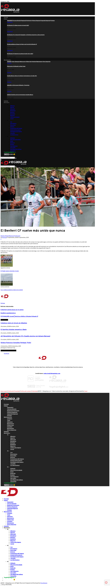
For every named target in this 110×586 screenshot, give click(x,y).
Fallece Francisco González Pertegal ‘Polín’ (16, 343)
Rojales (12, 144)
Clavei (85, 391)
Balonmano (10, 428)
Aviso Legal (4, 391)
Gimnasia (10, 422)
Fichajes (9, 415)
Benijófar (12, 114)
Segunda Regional (12, 414)
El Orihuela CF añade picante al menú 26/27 (18, 25)
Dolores (12, 126)
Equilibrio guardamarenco (8, 313)
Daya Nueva (13, 123)
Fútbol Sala (10, 425)
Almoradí (12, 109)
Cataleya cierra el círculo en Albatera (14, 323)
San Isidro (12, 147)
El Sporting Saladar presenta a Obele (13, 330)
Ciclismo (9, 63)
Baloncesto (10, 423)
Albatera (12, 105)
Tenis (8, 420)
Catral (11, 118)
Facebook (6, 353)
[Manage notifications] (106, 582)
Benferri (12, 112)
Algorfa (12, 107)
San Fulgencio (13, 146)
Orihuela (12, 138)
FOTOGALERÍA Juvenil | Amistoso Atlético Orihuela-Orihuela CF (19, 316)
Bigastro (12, 115)
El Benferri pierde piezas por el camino (12, 310)
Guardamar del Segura (16, 131)
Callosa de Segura (14, 117)
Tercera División (11, 409)
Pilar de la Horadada (15, 139)
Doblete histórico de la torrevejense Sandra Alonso (20, 94)
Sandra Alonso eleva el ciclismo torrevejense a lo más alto (22, 75)
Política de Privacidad (13, 391)
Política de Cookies (25, 391)
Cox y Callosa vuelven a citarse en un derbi (12, 290)
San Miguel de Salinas (15, 149)
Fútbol (5, 19)
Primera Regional (12, 412)
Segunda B (9, 22)
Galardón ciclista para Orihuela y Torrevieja (18, 85)
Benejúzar (12, 110)
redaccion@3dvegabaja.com (52, 373)
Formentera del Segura (16, 128)
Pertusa (4, 237)
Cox (11, 122)
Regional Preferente (14, 236)
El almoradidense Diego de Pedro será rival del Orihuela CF (22, 44)
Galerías (6, 101)
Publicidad (34, 391)
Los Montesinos (14, 134)
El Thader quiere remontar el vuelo (10, 271)
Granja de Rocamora (15, 130)
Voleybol (9, 426)
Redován (12, 142)
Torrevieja (13, 151)
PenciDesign (43, 583)
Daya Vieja (13, 125)
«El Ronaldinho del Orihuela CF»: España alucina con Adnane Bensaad (25, 336)
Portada (6, 17)
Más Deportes (7, 60)
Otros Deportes (11, 430)
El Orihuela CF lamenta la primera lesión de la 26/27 (20, 53)
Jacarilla (12, 133)
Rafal (11, 141)
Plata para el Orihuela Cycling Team (16, 66)
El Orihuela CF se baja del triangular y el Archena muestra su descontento (26, 34)
